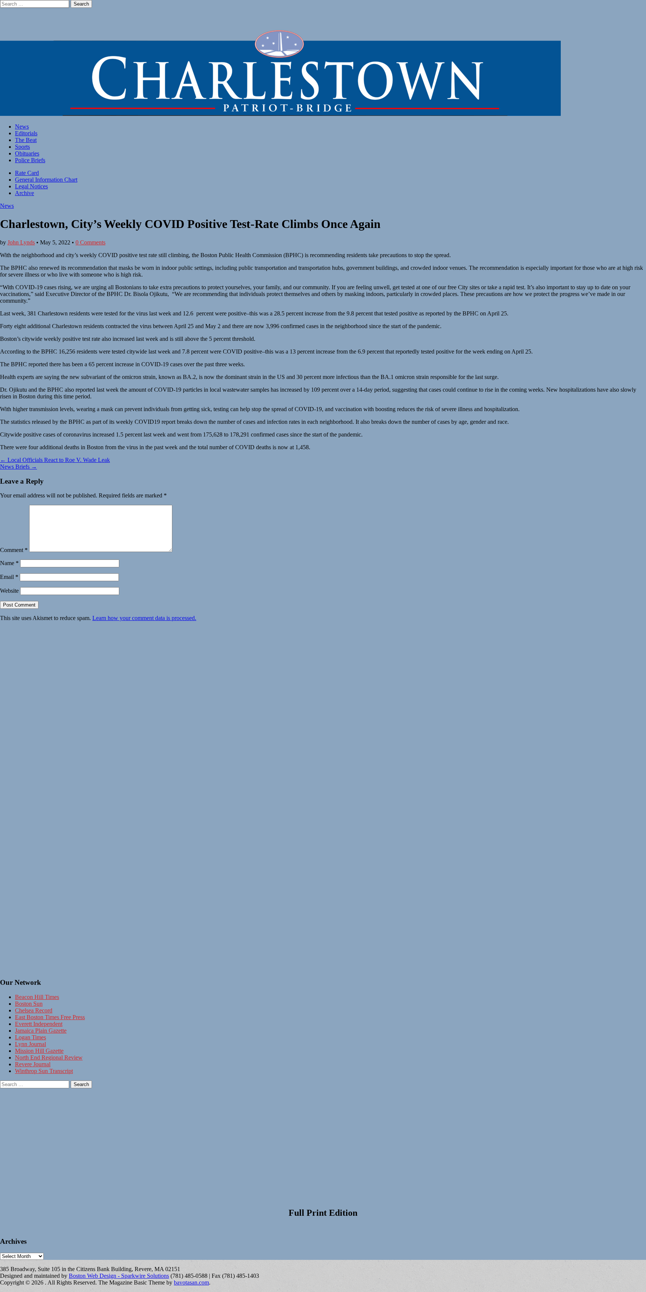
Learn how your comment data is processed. (144, 618)
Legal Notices (31, 186)
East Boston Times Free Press (50, 1017)
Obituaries (27, 153)
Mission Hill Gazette (39, 1051)
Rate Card (27, 173)
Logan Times (30, 1037)
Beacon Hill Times (37, 997)
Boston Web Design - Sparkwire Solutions (119, 1276)
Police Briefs (30, 160)
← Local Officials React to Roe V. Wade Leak (55, 460)
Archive (24, 193)
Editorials (26, 133)
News (22, 126)
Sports (22, 147)
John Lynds (21, 242)
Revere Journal (32, 1064)
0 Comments (90, 242)
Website (9, 591)
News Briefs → (18, 466)
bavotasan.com (191, 1282)
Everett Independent (38, 1024)
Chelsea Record (33, 1010)
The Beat (26, 140)
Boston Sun (29, 1003)
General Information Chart (46, 179)
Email (9, 577)
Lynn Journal (30, 1044)
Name (9, 563)
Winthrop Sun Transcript (44, 1071)
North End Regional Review (49, 1057)
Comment (14, 550)
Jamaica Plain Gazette (41, 1030)
